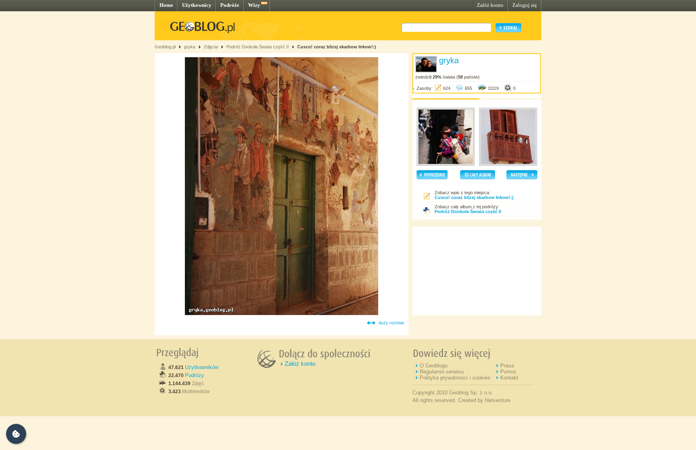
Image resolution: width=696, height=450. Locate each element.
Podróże (229, 5)
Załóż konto (490, 5)
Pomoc (508, 372)
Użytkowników (201, 367)
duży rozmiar (391, 322)
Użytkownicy (196, 5)
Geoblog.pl (165, 46)
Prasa (507, 366)
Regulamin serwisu (442, 372)
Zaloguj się (524, 5)
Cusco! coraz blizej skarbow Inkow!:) (336, 46)
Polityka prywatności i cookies (455, 378)
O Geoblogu (433, 366)
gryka (189, 46)
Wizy (254, 5)
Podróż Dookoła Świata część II (257, 46)
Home (166, 5)
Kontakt (509, 378)
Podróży (194, 375)
